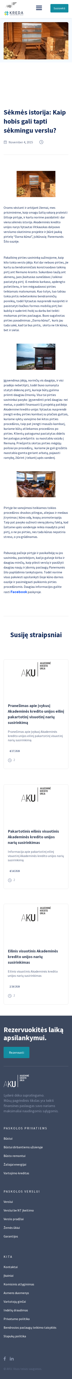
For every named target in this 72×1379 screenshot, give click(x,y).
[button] (39, 8)
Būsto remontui (14, 1156)
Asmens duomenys (16, 1293)
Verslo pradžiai (14, 1219)
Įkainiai (8, 1276)
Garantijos (11, 1236)
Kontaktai (11, 1267)
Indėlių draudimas (16, 1310)
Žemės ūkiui (12, 1228)
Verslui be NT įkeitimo (19, 1210)
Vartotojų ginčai (15, 1301)
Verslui (8, 1202)
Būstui (8, 1138)
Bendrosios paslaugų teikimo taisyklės (30, 1327)
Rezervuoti (16, 1052)
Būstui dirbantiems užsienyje (23, 1147)
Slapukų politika (15, 1336)
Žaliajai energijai (15, 1164)
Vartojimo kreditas (16, 1173)
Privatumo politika (17, 1319)
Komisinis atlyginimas (19, 1284)
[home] (17, 8)
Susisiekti (59, 8)
